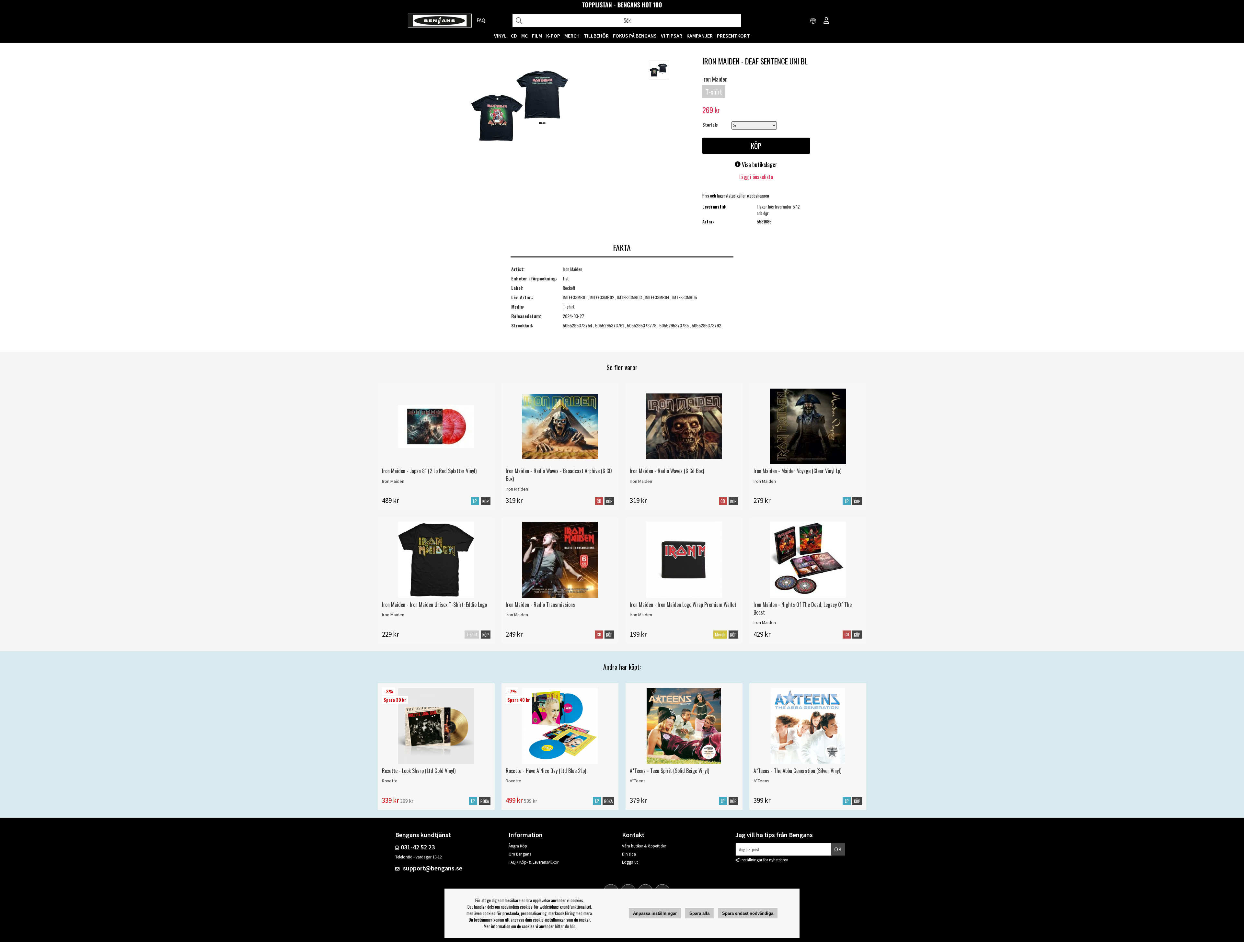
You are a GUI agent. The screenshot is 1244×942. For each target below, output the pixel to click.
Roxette (389, 781)
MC (524, 35)
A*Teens (638, 781)
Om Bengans (520, 854)
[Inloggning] (826, 21)
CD (514, 35)
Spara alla (699, 913)
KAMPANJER (699, 35)
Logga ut (630, 862)
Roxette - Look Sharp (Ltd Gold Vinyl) (418, 771)
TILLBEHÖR (596, 35)
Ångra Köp (518, 846)
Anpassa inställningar (655, 913)
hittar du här (565, 926)
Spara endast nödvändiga (747, 913)
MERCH (572, 35)
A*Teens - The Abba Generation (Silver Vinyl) (797, 771)
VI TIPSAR (671, 35)
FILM (537, 35)
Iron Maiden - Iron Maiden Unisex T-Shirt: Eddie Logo (434, 604)
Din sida (629, 854)
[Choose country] (813, 21)
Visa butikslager (759, 164)
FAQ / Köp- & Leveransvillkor (534, 862)
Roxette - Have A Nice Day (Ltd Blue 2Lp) (546, 771)
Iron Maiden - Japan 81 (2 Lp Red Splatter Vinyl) (429, 471)
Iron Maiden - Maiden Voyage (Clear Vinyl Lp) (797, 471)
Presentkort (733, 35)
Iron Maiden (715, 79)
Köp (485, 634)
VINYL (500, 35)
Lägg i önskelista (756, 177)
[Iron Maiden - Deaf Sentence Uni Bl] (519, 106)
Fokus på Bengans (635, 35)
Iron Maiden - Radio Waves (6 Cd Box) (667, 471)
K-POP (553, 35)
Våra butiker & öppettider (644, 846)
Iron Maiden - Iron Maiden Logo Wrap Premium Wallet (683, 604)
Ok (838, 849)
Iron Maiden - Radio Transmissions (540, 604)
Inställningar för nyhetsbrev (764, 860)
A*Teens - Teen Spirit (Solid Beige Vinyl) (669, 771)
